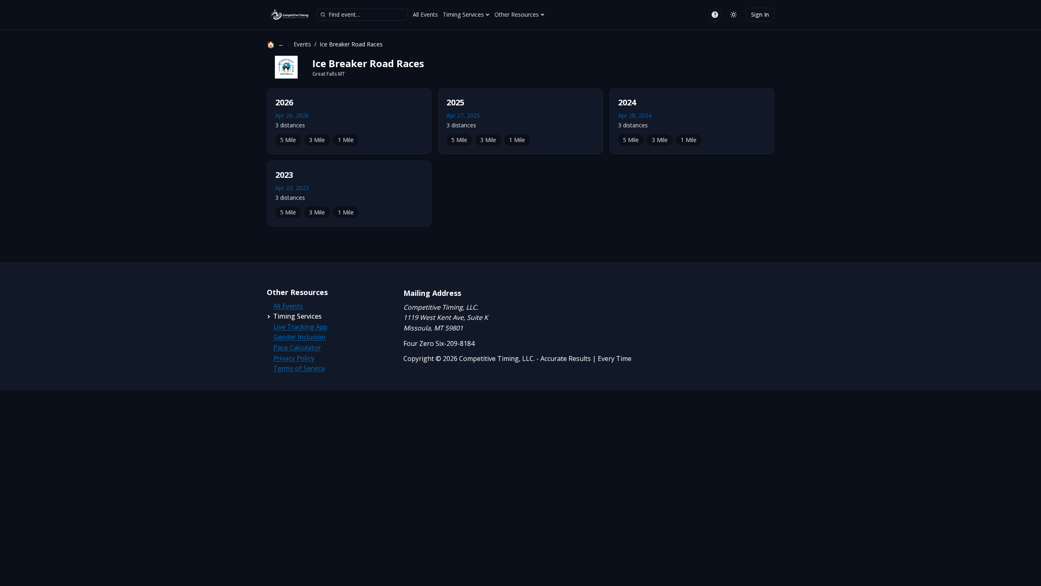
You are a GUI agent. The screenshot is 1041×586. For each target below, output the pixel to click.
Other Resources (516, 14)
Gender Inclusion (299, 336)
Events (302, 44)
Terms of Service (299, 368)
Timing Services (463, 14)
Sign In (760, 14)
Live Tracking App (300, 326)
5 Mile (288, 140)
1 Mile (346, 140)
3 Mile (317, 140)
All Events (425, 14)
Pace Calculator (297, 347)
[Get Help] (714, 14)
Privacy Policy (293, 358)
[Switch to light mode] (733, 14)
